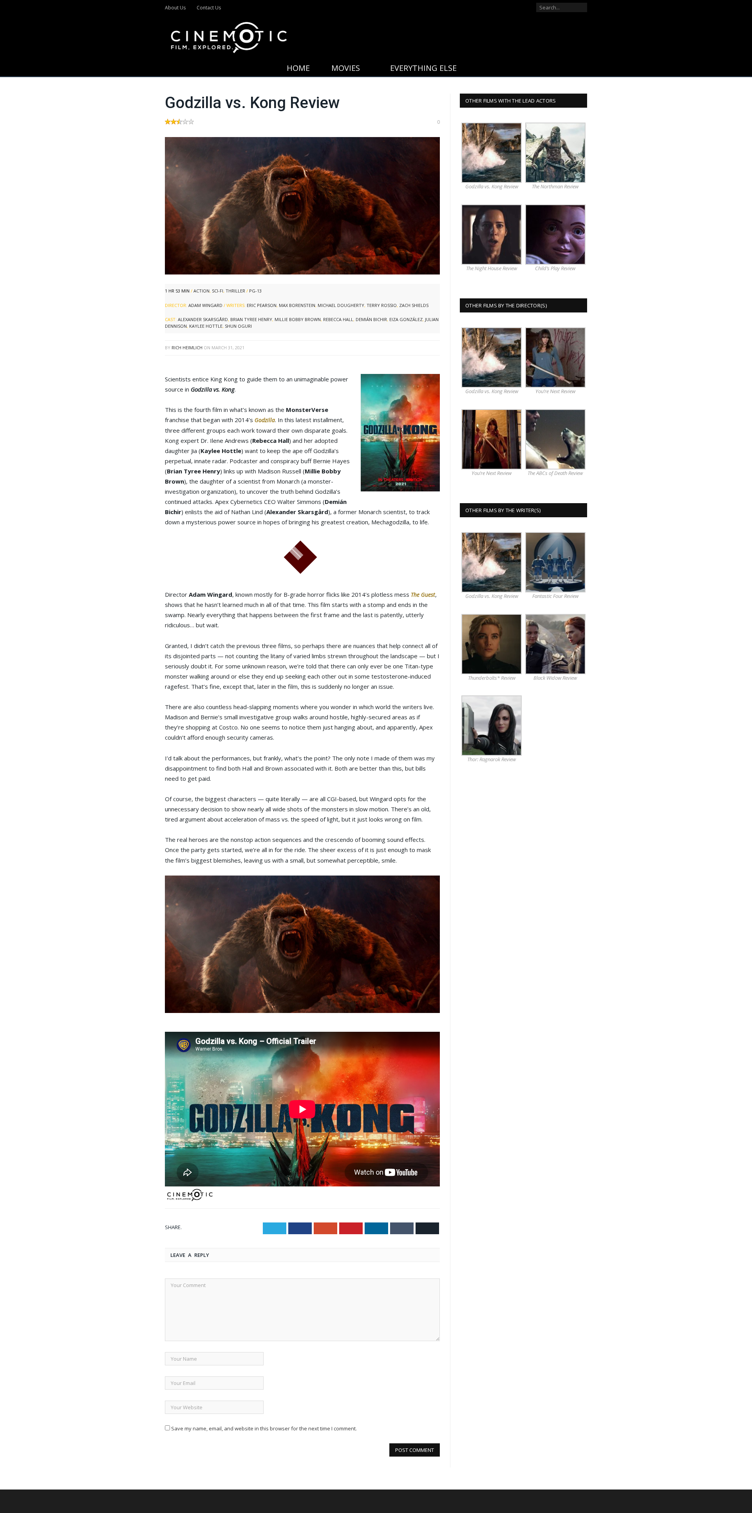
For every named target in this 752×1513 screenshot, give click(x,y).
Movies (345, 68)
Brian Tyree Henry (251, 319)
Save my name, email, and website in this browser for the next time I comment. (264, 1428)
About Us (175, 7)
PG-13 (255, 291)
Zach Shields (413, 305)
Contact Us (209, 7)
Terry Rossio (382, 305)
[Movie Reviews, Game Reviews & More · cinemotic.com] (229, 36)
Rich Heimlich (187, 347)
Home (298, 68)
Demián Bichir (371, 319)
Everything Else (423, 68)
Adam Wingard (205, 305)
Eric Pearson (262, 305)
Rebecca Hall (338, 319)
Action (201, 291)
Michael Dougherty (341, 305)
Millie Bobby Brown (298, 319)
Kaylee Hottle (205, 326)
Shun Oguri (238, 326)
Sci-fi (217, 291)
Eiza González (406, 319)
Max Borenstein (297, 305)
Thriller (235, 291)
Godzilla (265, 420)
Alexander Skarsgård (203, 319)
